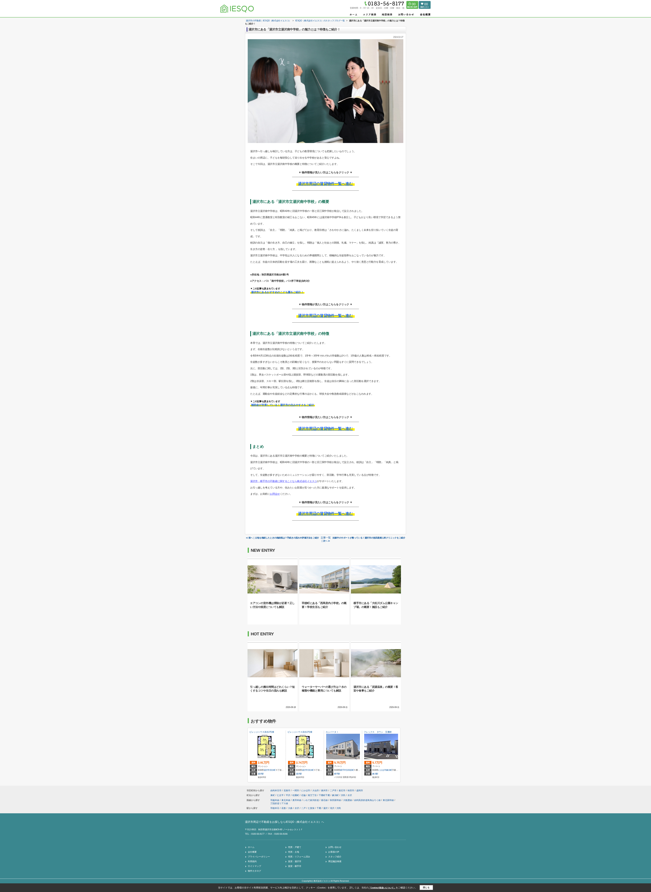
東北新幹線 (388, 800)
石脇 (303, 795)
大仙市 (315, 790)
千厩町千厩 (325, 795)
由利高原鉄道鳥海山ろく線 (367, 800)
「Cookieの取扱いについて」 (382, 888)
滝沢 (332, 808)
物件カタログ (254, 871)
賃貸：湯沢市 (294, 861)
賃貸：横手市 (294, 866)
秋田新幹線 (336, 800)
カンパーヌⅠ (332, 732)
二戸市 (333, 790)
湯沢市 (267, 770)
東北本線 (286, 800)
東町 (272, 795)
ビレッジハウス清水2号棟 (261, 732)
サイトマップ (254, 866)
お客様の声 (333, 852)
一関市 (295, 790)
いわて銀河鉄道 (311, 800)
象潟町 (389, 770)
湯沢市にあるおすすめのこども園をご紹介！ (277, 292)
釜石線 (324, 800)
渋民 (343, 795)
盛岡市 (359, 790)
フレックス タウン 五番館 (378, 732)
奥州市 (324, 790)
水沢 (350, 795)
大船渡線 (348, 800)
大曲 (290, 808)
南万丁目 (312, 795)
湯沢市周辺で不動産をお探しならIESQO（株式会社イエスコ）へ (284, 821)
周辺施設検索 (334, 861)
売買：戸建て (294, 847)
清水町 (273, 770)
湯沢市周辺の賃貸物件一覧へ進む (325, 183)
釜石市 (342, 790)
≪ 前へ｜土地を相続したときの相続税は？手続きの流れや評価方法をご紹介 (282, 537)
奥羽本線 (297, 800)
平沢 (288, 795)
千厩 (319, 808)
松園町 (296, 795)
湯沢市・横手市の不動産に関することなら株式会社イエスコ (283, 481)
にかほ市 (382, 770)
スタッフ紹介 (334, 856)
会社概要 (252, 852)
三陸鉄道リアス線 (279, 803)
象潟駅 (375, 774)
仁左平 (280, 795)
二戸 (303, 808)
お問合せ (275, 493)
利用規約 (252, 861)
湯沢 (325, 808)
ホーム (251, 847)
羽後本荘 (274, 808)
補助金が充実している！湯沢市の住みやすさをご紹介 (282, 405)
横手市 (343, 770)
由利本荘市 (275, 790)
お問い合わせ (334, 847)
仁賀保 (311, 808)
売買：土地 (293, 852)
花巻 (283, 808)
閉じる (426, 887)
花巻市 (287, 790)
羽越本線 (275, 800)
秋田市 (351, 790)
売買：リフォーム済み (299, 856)
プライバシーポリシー (259, 856)
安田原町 (350, 770)
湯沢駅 (261, 774)
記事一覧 (326, 537)
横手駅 (337, 774)
